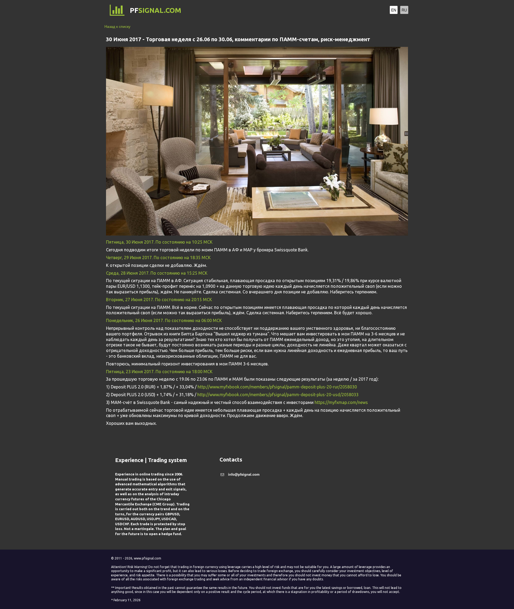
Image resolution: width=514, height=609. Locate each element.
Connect (317, 10)
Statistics (342, 10)
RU (404, 10)
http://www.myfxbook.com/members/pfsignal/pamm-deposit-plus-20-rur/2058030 (277, 386)
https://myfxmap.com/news (341, 402)
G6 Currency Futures (277, 10)
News (364, 10)
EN (393, 10)
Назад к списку (117, 26)
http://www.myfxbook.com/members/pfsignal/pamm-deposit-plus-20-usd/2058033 (277, 394)
